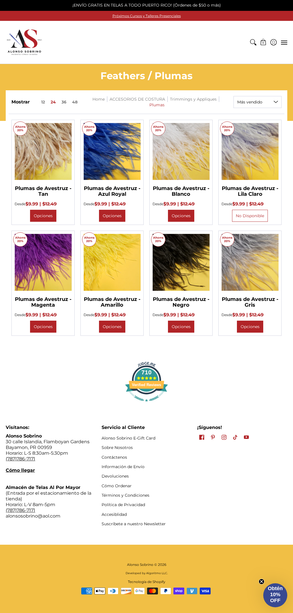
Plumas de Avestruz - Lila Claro (250, 191)
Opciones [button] (43, 215)
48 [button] (75, 102)
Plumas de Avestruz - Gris (250, 302)
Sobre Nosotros (117, 447)
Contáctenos (114, 457)
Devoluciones (115, 476)
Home (98, 99)
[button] (263, 42)
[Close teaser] (261, 581)
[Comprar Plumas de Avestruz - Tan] (43, 151)
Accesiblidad (114, 514)
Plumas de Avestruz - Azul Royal (112, 191)
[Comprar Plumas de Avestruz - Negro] (181, 262)
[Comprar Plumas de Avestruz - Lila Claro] (249, 151)
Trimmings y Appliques (193, 99)
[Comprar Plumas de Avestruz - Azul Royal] (112, 151)
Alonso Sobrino (140, 564)
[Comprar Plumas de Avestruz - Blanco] (181, 151)
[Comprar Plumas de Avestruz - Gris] (249, 262)
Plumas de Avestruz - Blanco (181, 191)
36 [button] (64, 102)
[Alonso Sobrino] (24, 42)
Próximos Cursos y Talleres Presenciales (146, 16)
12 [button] (43, 102)
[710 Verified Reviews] (146, 404)
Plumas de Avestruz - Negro (181, 302)
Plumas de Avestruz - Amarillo (112, 302)
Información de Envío (123, 466)
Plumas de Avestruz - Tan (43, 191)
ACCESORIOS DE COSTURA (137, 99)
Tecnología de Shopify (146, 582)
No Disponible (250, 215)
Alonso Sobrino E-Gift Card (128, 438)
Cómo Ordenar (117, 485)
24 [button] (53, 102)
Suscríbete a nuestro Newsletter (134, 523)
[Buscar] (253, 42)
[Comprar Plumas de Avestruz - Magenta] (43, 262)
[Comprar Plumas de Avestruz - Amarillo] (112, 262)
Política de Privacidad (123, 504)
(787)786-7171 (20, 459)
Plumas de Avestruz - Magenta (43, 302)
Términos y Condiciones (125, 495)
